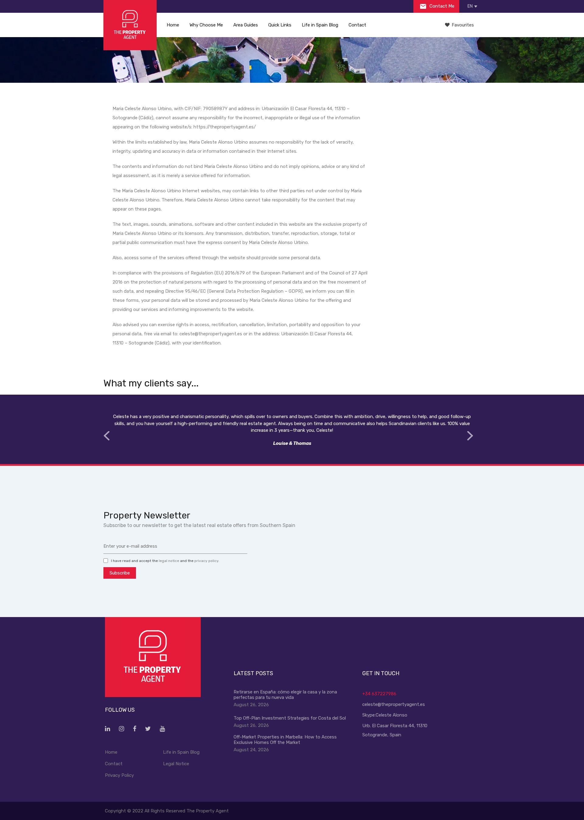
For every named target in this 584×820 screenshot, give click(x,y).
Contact (357, 25)
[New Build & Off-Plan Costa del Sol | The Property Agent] (130, 25)
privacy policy (206, 561)
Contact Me (441, 6)
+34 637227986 (379, 693)
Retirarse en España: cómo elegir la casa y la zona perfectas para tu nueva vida (285, 694)
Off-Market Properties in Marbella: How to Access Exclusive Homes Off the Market (285, 739)
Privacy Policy (119, 775)
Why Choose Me (206, 25)
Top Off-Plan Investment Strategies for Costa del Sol (290, 718)
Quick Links (279, 25)
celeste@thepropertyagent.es (393, 704)
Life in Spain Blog (320, 25)
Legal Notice (176, 763)
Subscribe (119, 573)
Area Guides (245, 25)
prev (106, 436)
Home (173, 25)
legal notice (169, 561)
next (470, 436)
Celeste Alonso (391, 715)
